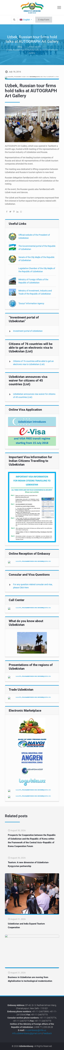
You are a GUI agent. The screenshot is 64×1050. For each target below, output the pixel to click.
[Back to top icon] (60, 1045)
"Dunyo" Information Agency (31, 303)
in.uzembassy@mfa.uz (35, 1030)
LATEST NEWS (34, 47)
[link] (32, 431)
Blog (20, 47)
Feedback (47, 1033)
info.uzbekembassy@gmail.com (27, 1033)
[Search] (14, 20)
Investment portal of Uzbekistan (28, 331)
